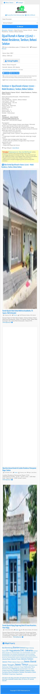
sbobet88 (11, 679)
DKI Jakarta (26, 650)
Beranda (4, 30)
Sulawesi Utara (29, 670)
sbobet (16, 679)
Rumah (10, 30)
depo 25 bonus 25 (23, 679)
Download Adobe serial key (14, 657)
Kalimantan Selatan (8, 667)
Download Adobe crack (17, 652)
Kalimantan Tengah (19, 667)
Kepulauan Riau (6, 668)
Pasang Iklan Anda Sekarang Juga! (14, 15)
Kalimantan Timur (29, 667)
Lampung (14, 668)
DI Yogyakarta (13, 650)
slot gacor (5, 677)
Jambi (21, 662)
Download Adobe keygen (22, 655)
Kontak (6, 73)
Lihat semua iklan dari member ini (9, 69)
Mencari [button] (20, 26)
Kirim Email (14, 73)
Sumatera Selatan (18, 672)
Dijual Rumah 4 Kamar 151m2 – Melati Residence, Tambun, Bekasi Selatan (19, 39)
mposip (31, 679)
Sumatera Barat (7, 672)
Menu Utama (8, 2)
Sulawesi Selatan (19, 670)
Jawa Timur (21, 664)
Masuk (33, 15)
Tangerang (12, 674)
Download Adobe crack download (9, 654)
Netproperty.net (25, 690)
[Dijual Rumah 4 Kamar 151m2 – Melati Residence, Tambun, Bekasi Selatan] (3, 51)
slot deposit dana (25, 677)
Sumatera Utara (30, 672)
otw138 (4, 680)
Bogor (27, 648)
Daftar (27, 15)
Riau (11, 670)
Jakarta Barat (6, 659)
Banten (16, 647)
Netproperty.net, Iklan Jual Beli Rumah (20, 152)
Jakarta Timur (7, 662)
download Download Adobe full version (28, 657)
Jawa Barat (15, 148)
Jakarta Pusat (15, 659)
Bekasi (22, 648)
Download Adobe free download (9, 655)
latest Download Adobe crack (24, 668)
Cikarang (31, 648)
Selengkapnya (8, 322)
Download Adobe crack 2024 (29, 652)
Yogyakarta (19, 674)
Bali (3, 648)
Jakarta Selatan (27, 659)
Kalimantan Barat (32, 665)
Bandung (8, 648)
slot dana (11, 677)
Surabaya (5, 674)
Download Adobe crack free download (26, 654)
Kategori (19, 2)
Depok (4, 651)
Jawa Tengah (8, 665)
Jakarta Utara (16, 662)
